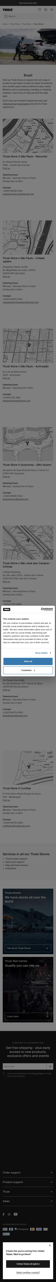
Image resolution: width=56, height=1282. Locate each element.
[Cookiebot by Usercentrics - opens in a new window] (41, 609)
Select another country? (28, 1272)
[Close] (50, 1245)
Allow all (28, 661)
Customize (26, 670)
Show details (41, 653)
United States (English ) (28, 1264)
